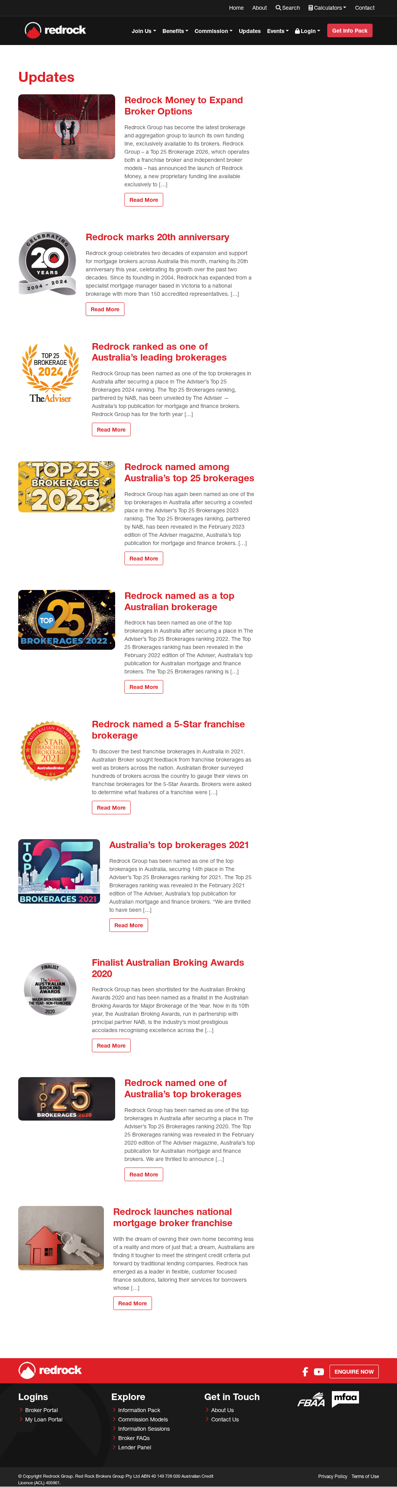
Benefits (173, 31)
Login (308, 31)
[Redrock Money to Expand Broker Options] (66, 126)
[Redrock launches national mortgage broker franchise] (61, 1238)
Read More (143, 199)
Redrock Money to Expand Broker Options (183, 105)
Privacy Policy (332, 1476)
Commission (211, 31)
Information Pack (139, 1410)
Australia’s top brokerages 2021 (179, 844)
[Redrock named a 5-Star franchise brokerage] (50, 750)
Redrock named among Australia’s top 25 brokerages (189, 472)
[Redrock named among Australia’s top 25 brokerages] (66, 486)
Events (276, 31)
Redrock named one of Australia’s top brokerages (183, 1088)
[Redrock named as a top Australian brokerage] (66, 620)
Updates (250, 31)
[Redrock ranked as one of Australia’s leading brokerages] (50, 373)
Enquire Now (354, 1371)
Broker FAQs (134, 1438)
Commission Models (143, 1419)
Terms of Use (365, 1476)
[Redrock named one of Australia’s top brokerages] (66, 1099)
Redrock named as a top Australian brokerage (179, 601)
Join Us (142, 31)
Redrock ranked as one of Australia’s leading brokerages (159, 352)
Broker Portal (41, 1410)
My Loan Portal (43, 1419)
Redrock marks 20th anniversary (157, 236)
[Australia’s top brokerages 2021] (59, 871)
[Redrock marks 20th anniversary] (47, 263)
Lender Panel (134, 1447)
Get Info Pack (350, 30)
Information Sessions (144, 1428)
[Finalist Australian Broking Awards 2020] (50, 989)
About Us (222, 1410)
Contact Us (225, 1419)
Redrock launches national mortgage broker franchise (173, 1217)
